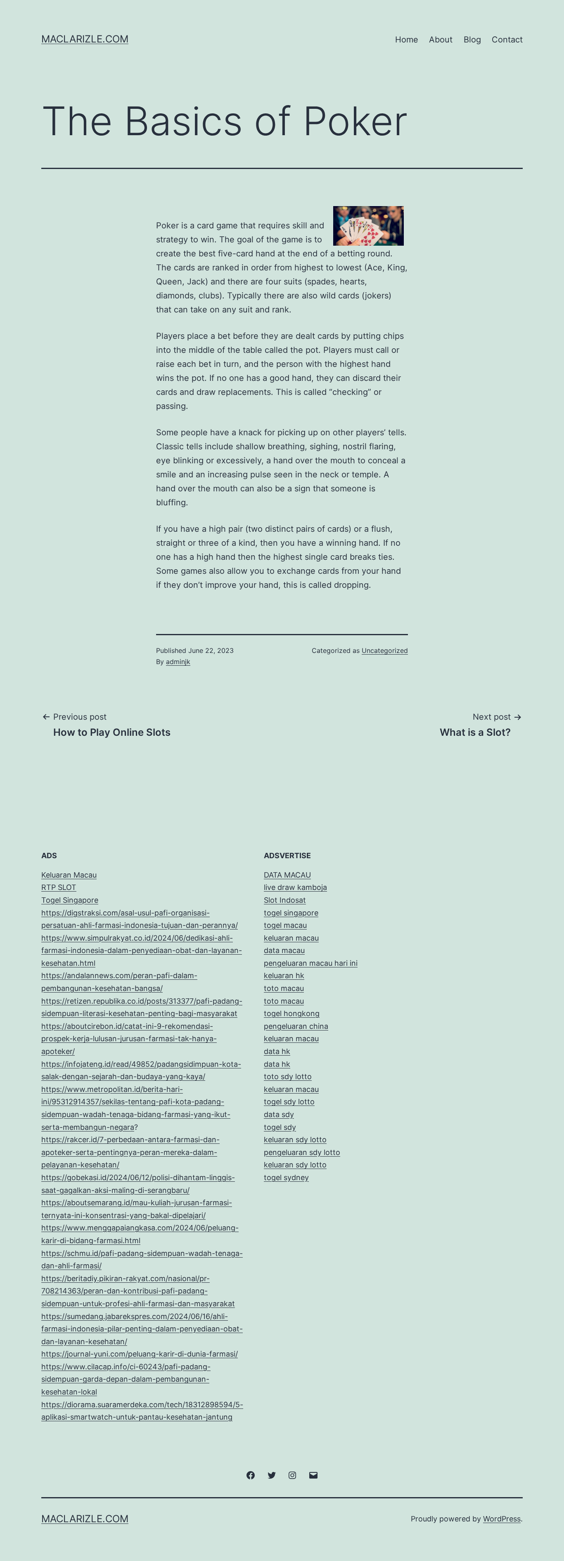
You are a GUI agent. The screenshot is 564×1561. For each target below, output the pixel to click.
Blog (472, 40)
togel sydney (286, 1177)
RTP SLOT (58, 887)
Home (406, 40)
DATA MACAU (287, 875)
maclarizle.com (84, 39)
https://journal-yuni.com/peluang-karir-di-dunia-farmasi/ (139, 1354)
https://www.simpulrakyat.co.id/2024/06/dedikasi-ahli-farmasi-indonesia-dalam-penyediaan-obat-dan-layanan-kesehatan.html (141, 950)
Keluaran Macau (69, 875)
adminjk (178, 661)
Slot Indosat (285, 900)
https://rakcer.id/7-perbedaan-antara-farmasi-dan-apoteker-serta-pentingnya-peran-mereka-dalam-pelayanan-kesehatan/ (130, 1152)
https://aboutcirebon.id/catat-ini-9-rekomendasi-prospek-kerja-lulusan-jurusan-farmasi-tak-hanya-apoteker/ (129, 1039)
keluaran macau (291, 1089)
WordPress (502, 1518)
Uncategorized (385, 650)
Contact (507, 40)
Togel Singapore (69, 900)
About (441, 40)
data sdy (279, 1114)
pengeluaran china (296, 1026)
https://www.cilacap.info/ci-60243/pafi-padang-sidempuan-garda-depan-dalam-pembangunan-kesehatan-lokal (126, 1379)
